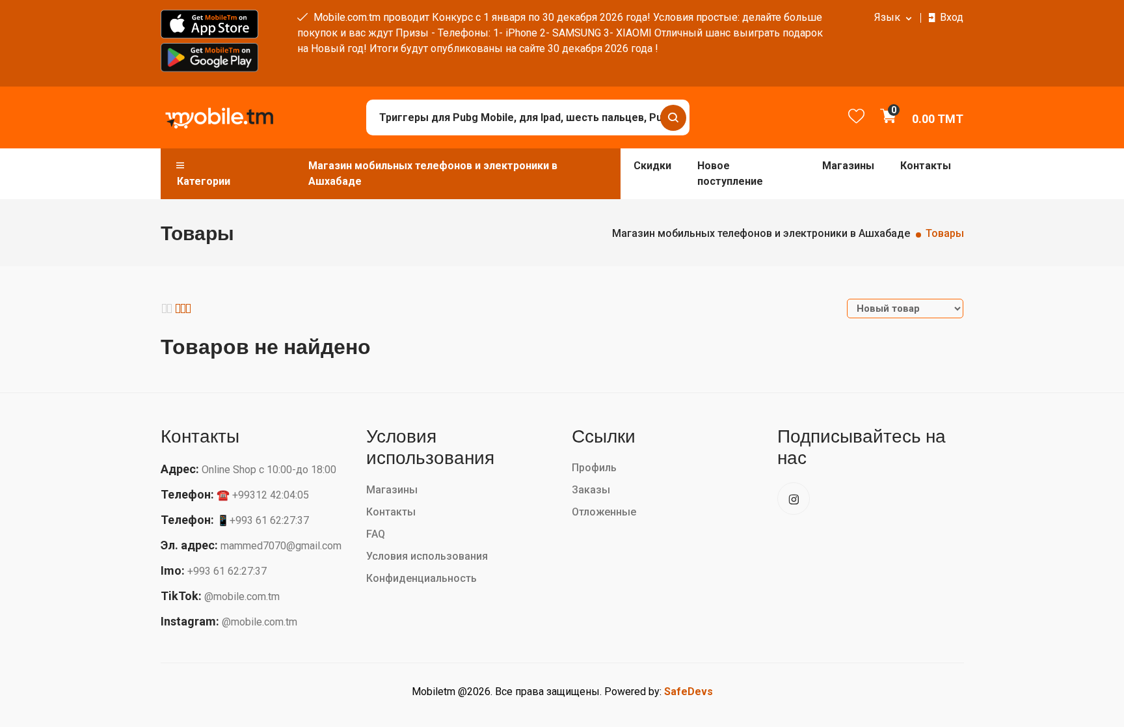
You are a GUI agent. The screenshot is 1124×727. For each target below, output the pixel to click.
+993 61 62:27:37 (227, 571)
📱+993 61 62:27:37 (263, 520)
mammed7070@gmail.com (281, 546)
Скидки (652, 165)
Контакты (925, 165)
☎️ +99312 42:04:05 (263, 495)
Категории (203, 181)
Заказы (591, 490)
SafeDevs (688, 691)
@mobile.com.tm (242, 596)
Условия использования (427, 556)
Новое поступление (730, 173)
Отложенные (604, 512)
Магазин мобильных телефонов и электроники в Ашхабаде (432, 173)
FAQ (375, 534)
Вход (951, 17)
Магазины (848, 165)
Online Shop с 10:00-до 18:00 (269, 469)
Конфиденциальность (421, 578)
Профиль (594, 467)
